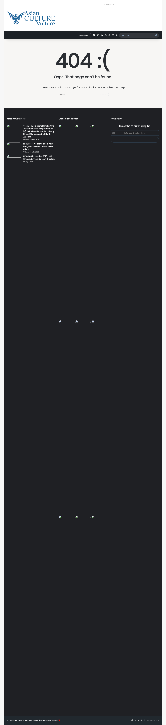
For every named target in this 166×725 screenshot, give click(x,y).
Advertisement (109, 4)
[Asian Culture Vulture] (31, 18)
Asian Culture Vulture (49, 720)
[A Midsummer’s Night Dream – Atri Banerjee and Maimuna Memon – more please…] (83, 520)
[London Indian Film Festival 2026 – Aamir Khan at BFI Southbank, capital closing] (99, 613)
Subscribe (83, 35)
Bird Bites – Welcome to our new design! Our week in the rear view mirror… (38, 147)
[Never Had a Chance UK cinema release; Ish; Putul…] (66, 417)
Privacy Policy (153, 720)
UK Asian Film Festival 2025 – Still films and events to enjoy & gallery (39, 157)
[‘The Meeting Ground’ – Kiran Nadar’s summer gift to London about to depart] (99, 222)
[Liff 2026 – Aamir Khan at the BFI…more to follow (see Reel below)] (66, 521)
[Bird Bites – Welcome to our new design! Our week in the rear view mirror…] (14, 147)
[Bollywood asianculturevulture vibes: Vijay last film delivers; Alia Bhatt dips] (83, 324)
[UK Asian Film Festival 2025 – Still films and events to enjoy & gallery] (14, 160)
